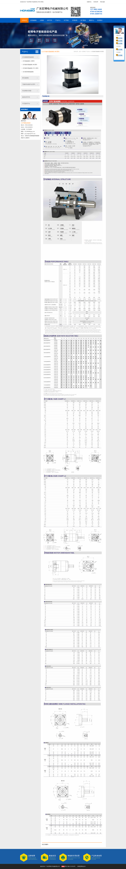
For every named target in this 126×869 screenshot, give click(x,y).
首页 (80, 51)
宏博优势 (74, 20)
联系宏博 (96, 1)
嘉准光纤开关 (26, 97)
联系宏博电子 (24, 109)
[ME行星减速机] (72, 93)
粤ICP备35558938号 (70, 866)
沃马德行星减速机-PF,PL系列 (30, 68)
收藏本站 (89, 1)
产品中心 (58, 20)
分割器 (42, 20)
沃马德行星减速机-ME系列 (30, 64)
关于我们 (66, 20)
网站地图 (102, 1)
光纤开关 (49, 20)
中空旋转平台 (26, 103)
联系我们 (100, 20)
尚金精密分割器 (26, 90)
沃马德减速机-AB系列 (28, 61)
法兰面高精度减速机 (28, 71)
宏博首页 (24, 20)
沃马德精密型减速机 (28, 57)
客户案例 (83, 20)
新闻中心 (91, 20)
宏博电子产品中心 (86, 51)
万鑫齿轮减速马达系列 (28, 84)
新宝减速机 (25, 78)
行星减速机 (33, 20)
